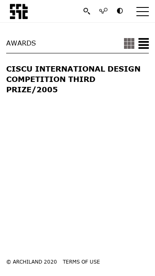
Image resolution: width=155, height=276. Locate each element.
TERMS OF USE (81, 261)
